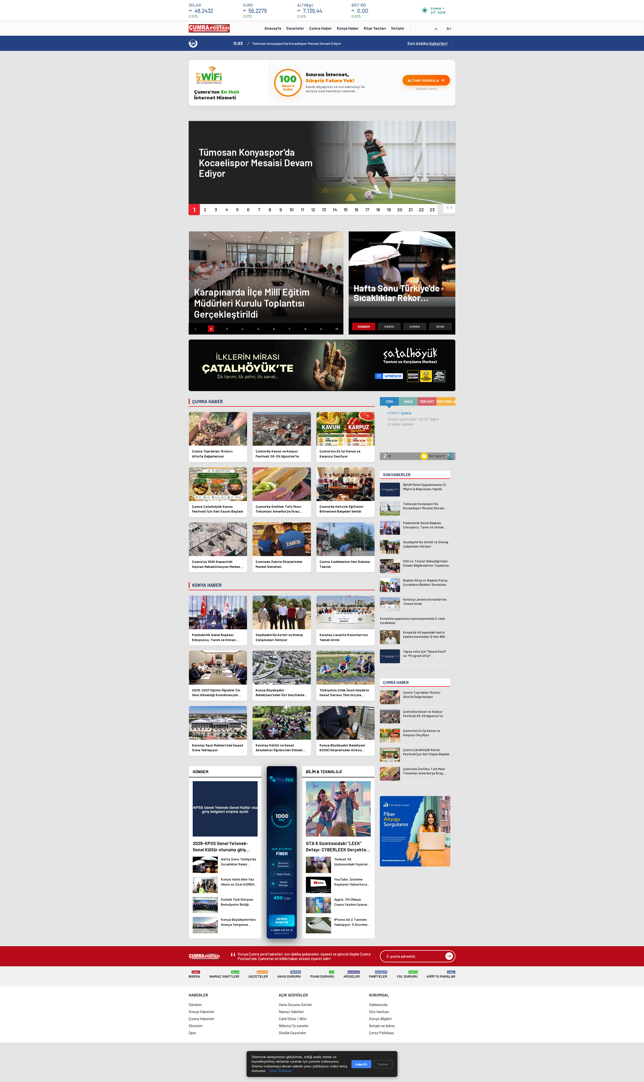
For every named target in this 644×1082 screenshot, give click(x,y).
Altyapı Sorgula (423, 80)
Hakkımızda (378, 1004)
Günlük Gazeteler (292, 1032)
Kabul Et (361, 1064)
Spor (440, 326)
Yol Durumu (407, 974)
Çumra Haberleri (201, 1018)
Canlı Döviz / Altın (293, 1018)
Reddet (383, 1064)
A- (436, 28)
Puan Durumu (322, 974)
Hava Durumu (289, 974)
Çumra (415, 326)
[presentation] (448, 207)
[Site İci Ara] (418, 29)
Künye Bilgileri (380, 1018)
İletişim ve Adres (382, 1025)
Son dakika (427, 43)
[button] (194, 209)
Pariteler (378, 974)
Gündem (364, 326)
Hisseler (352, 974)
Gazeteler (295, 28)
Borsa (194, 974)
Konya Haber (348, 28)
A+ (449, 28)
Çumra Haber (320, 28)
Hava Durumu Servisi (295, 1004)
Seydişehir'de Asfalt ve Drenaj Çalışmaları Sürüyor (291, 43)
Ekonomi (195, 1025)
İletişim (397, 28)
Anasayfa (272, 28)
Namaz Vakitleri (224, 974)
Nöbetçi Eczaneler (294, 1025)
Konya (389, 326)
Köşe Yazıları (375, 28)
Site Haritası (379, 1011)
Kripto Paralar (441, 974)
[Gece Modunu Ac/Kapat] (426, 29)
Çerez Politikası (381, 1032)
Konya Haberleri (201, 1011)
